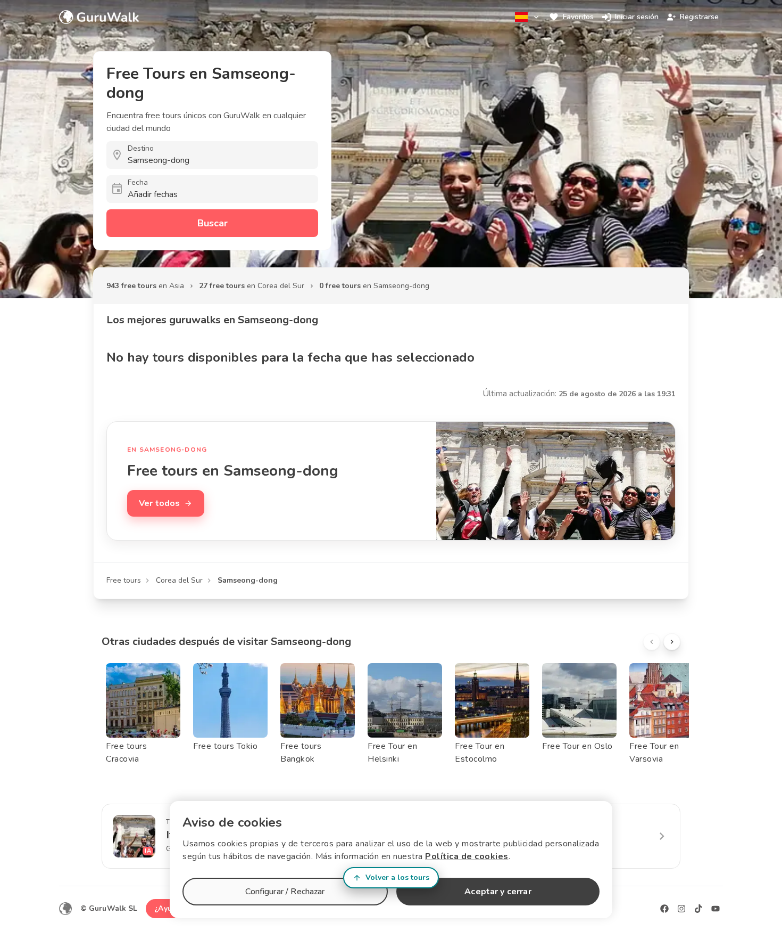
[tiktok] (698, 908)
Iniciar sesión (637, 17)
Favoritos (578, 17)
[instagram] (681, 908)
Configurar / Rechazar (285, 891)
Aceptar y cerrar (497, 891)
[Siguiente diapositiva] (671, 641)
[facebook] (664, 908)
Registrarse (699, 17)
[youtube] (715, 908)
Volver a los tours (397, 877)
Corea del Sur (179, 580)
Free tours (123, 580)
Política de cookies (467, 856)
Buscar (212, 223)
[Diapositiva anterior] (651, 641)
